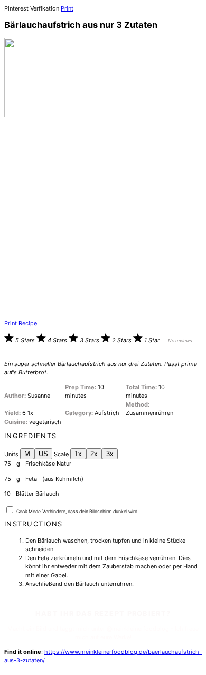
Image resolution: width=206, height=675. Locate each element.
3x (110, 454)
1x (78, 454)
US (43, 454)
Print (67, 8)
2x (94, 454)
